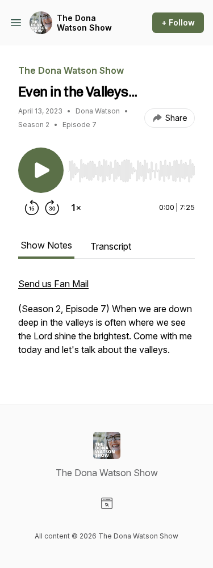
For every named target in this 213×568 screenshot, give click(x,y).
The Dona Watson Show (84, 23)
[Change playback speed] (76, 208)
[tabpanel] (106, 322)
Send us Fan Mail (53, 283)
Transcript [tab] (110, 246)
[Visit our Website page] (106, 503)
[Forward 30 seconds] (52, 208)
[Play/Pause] (41, 170)
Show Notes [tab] (46, 245)
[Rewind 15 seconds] (32, 208)
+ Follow (178, 22)
